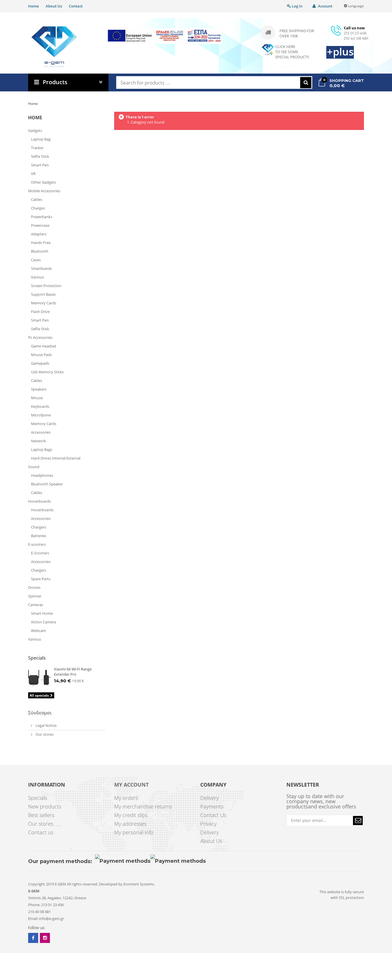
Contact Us (213, 815)
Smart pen (40, 165)
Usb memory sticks (47, 371)
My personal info (134, 832)
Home (33, 6)
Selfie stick (40, 156)
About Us (54, 6)
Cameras (36, 604)
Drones (34, 587)
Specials (37, 658)
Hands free (41, 242)
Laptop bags (41, 449)
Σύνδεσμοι (40, 713)
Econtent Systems (138, 884)
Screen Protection (46, 285)
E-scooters (37, 544)
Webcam (38, 630)
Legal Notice (46, 725)
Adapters (38, 234)
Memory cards (43, 303)
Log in (296, 6)
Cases (36, 259)
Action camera (43, 622)
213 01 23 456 (355, 33)
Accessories (41, 432)
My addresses (130, 823)
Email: (33, 918)
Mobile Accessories (44, 190)
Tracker (37, 147)
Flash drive (40, 311)
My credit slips (131, 815)
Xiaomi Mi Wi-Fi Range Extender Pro (73, 671)
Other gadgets (43, 182)
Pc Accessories (40, 337)
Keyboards (40, 406)
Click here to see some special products (292, 51)
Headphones (42, 475)
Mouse (37, 397)
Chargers (38, 527)
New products (44, 806)
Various (37, 277)
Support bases (43, 294)
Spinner (34, 596)
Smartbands (41, 268)
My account (131, 785)
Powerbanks (41, 216)
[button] (358, 820)
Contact (76, 6)
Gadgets (35, 130)
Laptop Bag (41, 139)
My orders (126, 797)
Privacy (208, 823)
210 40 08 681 (356, 38)
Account (324, 6)
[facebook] (33, 938)
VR (33, 173)
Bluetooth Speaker (47, 484)
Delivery (209, 797)
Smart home (42, 613)
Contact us (40, 832)
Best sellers (41, 815)
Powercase (40, 225)
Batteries (38, 535)
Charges (38, 208)
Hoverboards (39, 501)
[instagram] (45, 938)
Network (38, 440)
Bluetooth (39, 251)
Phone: (34, 904)
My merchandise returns (143, 806)
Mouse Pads (41, 354)
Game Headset (43, 346)
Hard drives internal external (55, 458)
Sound (33, 466)
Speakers (38, 389)
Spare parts (41, 578)
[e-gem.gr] (54, 46)
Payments (211, 806)
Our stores (44, 734)
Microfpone (41, 415)
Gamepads (40, 363)
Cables (36, 199)
